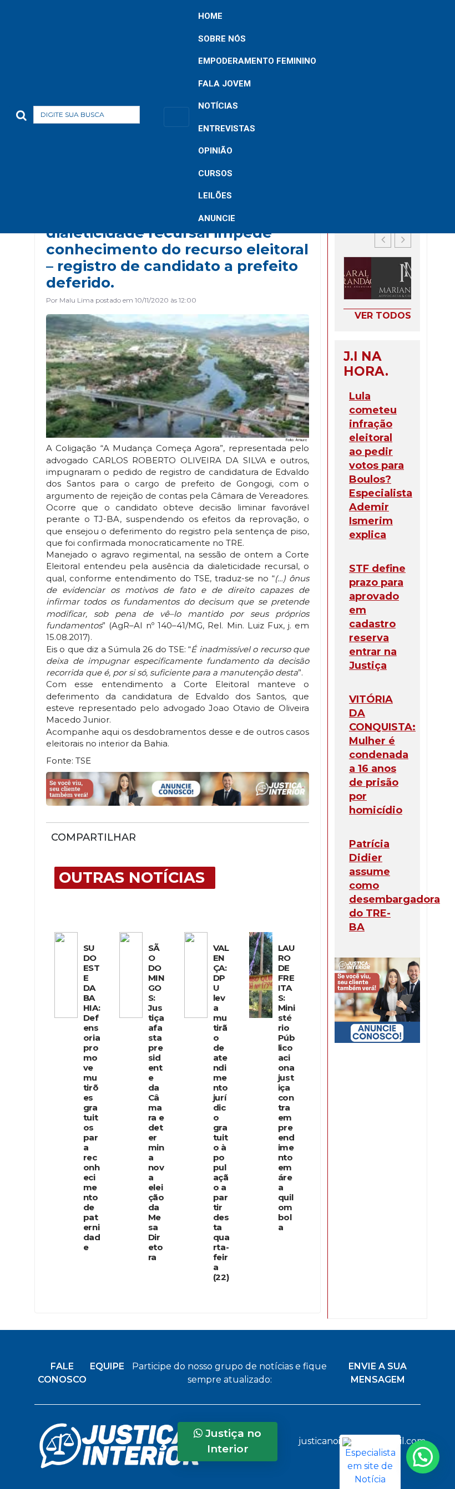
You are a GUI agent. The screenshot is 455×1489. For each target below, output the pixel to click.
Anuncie (216, 218)
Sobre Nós (222, 39)
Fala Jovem (224, 84)
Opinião (215, 151)
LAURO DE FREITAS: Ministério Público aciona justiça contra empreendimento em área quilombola (286, 1087)
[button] (157, 116)
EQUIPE (107, 1366)
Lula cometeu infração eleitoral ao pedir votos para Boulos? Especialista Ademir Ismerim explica (380, 465)
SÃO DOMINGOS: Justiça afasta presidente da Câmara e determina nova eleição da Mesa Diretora (156, 1102)
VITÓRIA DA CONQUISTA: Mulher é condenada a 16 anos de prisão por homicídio (382, 754)
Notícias (218, 106)
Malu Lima (76, 300)
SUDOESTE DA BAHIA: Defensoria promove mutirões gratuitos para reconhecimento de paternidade (91, 1097)
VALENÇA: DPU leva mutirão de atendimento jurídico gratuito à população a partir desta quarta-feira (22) (221, 1112)
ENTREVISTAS (226, 129)
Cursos (215, 173)
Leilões (215, 196)
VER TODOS (383, 315)
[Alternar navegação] (176, 117)
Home (210, 16)
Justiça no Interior (232, 1441)
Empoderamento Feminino (257, 61)
